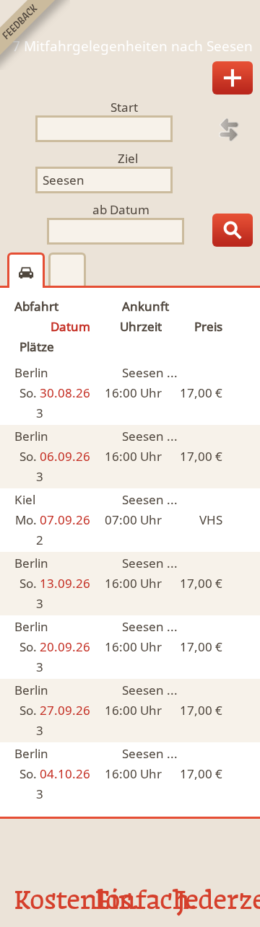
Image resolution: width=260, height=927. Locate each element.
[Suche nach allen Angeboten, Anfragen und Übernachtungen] (232, 230)
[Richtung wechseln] (229, 129)
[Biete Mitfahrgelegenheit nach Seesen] (232, 78)
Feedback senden (35, 35)
